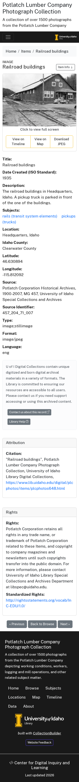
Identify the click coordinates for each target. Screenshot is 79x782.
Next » (65, 624)
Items (26, 51)
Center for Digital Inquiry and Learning (41, 765)
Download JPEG (61, 141)
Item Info (64, 67)
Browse (32, 688)
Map (36, 697)
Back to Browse (42, 624)
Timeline (54, 697)
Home (11, 51)
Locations (17, 697)
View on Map (40, 141)
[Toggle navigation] (8, 37)
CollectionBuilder (47, 733)
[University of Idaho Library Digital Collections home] (39, 720)
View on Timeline (18, 141)
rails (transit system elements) (29, 216)
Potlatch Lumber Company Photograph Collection (37, 8)
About (28, 706)
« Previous (16, 624)
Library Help (17, 421)
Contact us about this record (28, 412)
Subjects (53, 688)
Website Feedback (39, 742)
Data (12, 706)
